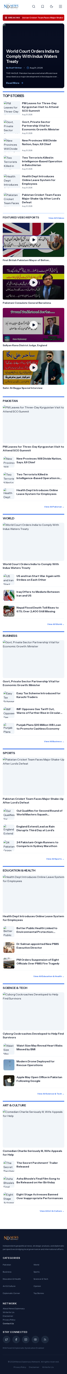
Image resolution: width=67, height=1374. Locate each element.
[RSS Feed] (45, 1339)
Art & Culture (9, 1286)
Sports (37, 1272)
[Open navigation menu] (60, 6)
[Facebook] (16, 1339)
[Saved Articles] (42, 6)
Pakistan (7, 1264)
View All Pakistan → (54, 506)
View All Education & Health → (48, 976)
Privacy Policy (9, 1319)
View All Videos (56, 218)
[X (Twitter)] (6, 1339)
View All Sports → (55, 859)
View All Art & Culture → (52, 1211)
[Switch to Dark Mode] (51, 6)
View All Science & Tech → (50, 1093)
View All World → (55, 624)
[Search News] (33, 6)
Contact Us (8, 1323)
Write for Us (8, 1312)
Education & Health (12, 1279)
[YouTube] (35, 1339)
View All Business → (54, 741)
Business (7, 1272)
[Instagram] (26, 1339)
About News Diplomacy (14, 1308)
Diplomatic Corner (11, 1293)
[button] (33, 242)
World (36, 1264)
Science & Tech (41, 1279)
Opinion (37, 1286)
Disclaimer (8, 1316)
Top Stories (39, 1293)
